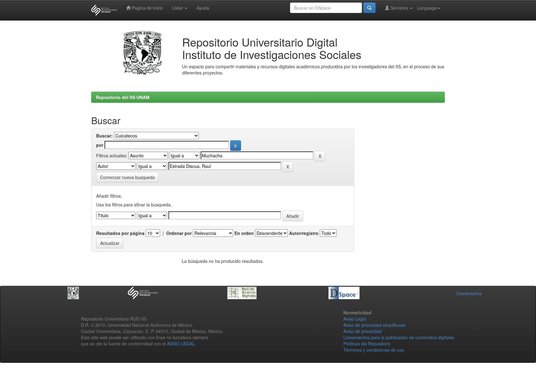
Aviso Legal (354, 319)
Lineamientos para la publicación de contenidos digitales (398, 337)
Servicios (399, 8)
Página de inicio (147, 8)
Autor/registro (304, 233)
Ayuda (203, 8)
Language (427, 8)
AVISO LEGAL (181, 343)
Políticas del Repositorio (367, 343)
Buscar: (104, 136)
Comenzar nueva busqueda (127, 177)
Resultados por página (120, 233)
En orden (244, 233)
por (99, 145)
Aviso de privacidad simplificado (374, 325)
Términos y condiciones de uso (373, 350)
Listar (178, 8)
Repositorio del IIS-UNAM (123, 97)
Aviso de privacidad (362, 331)
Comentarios (469, 293)
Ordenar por (179, 233)
